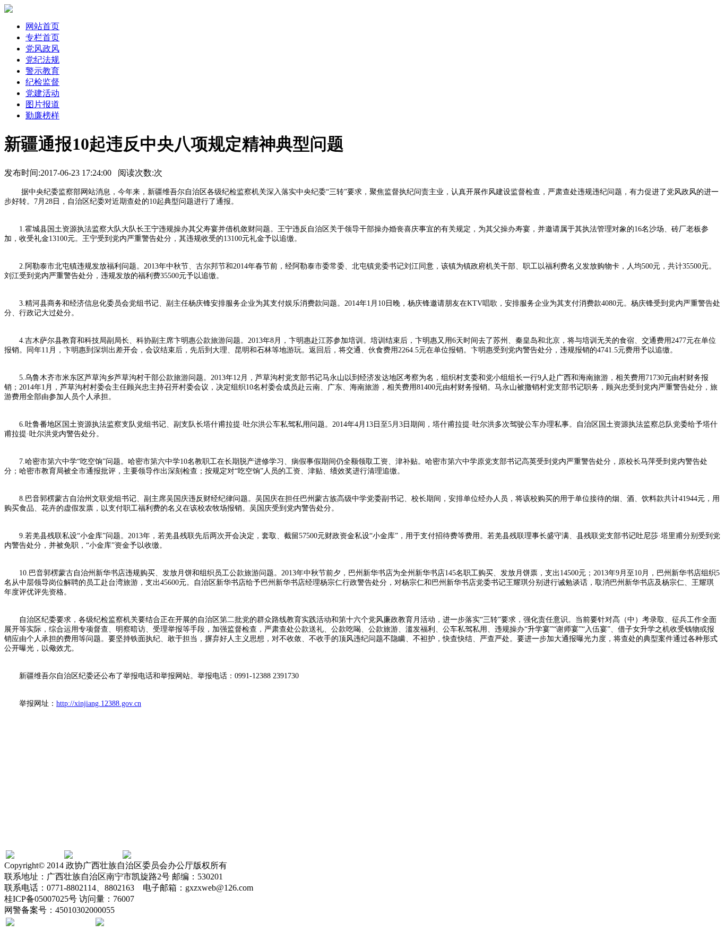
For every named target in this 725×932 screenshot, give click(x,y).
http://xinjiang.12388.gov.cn (98, 703)
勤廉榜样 (42, 115)
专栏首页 (42, 37)
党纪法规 (42, 59)
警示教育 (42, 70)
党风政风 (42, 48)
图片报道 (42, 104)
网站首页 (42, 26)
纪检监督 (42, 82)
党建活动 (42, 93)
